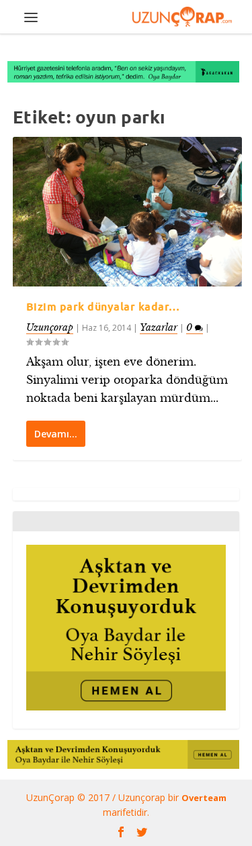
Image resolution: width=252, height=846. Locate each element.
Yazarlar (158, 327)
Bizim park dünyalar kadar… (103, 307)
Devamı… (55, 433)
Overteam (203, 798)
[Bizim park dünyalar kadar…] (128, 211)
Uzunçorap (49, 327)
